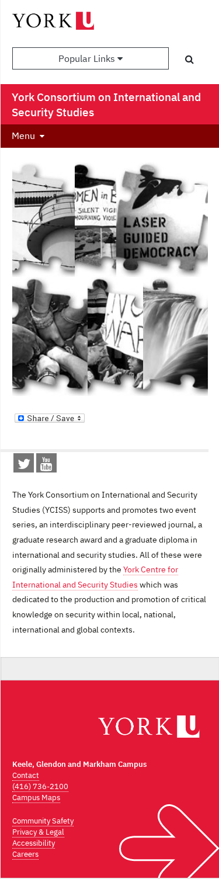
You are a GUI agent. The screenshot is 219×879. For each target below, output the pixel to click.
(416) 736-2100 (40, 786)
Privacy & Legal (38, 832)
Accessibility (33, 843)
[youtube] (46, 466)
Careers (25, 854)
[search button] (189, 59)
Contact (25, 775)
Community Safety (43, 821)
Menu (23, 135)
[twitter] (23, 466)
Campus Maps (36, 797)
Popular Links (87, 58)
